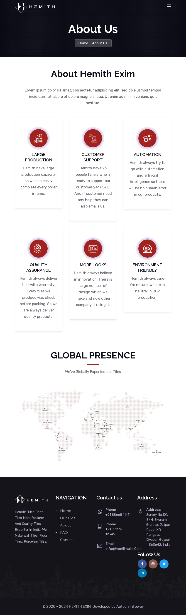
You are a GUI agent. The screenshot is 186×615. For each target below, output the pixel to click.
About (65, 525)
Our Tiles (67, 518)
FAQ (64, 532)
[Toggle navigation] (169, 7)
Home (83, 43)
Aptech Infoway (130, 606)
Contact (67, 540)
